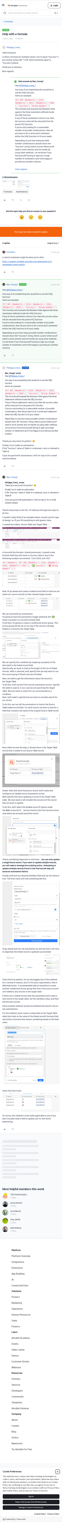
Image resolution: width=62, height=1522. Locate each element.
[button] (3, 6)
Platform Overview (21, 1256)
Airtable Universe (20, 1408)
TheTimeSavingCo (18, 1194)
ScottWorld (15, 1211)
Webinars (16, 1367)
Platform (16, 1250)
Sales (14, 1320)
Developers (17, 1390)
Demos (15, 1355)
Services (16, 1384)
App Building (18, 1273)
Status (15, 1437)
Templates (17, 1402)
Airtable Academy (21, 1338)
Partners (16, 1378)
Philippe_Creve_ (13, 47)
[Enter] (4, 13)
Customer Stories (20, 1361)
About (15, 1419)
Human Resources (21, 1314)
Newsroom (17, 1443)
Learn (14, 1332)
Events (15, 1343)
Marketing (17, 1302)
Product (16, 1297)
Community (18, 1396)
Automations (22, 191)
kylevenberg (15, 1227)
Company (16, 1414)
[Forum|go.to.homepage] (17, 5)
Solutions (16, 1291)
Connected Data (20, 1285)
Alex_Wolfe (15, 1219)
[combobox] (31, 13)
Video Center (18, 1349)
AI (13, 1279)
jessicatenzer (16, 1202)
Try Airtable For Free (22, 1449)
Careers (15, 1425)
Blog (14, 1431)
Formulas (8, 21)
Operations (17, 1308)
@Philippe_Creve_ (27, 85)
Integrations (18, 1261)
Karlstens (10, 252)
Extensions (17, 1267)
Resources (17, 1373)
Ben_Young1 (12, 284)
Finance (16, 1326)
